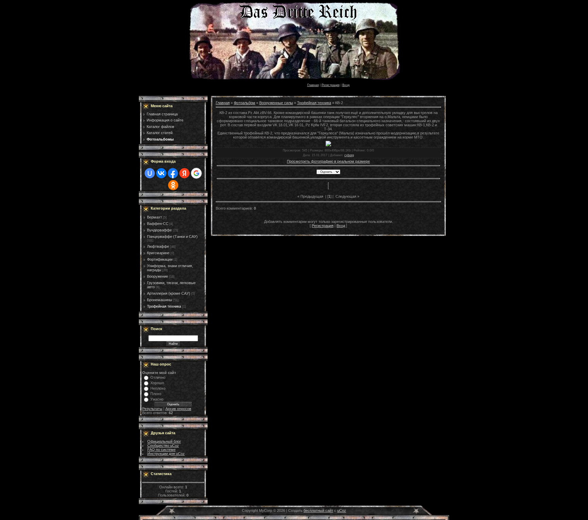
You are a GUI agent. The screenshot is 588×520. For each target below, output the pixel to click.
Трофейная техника (164, 306)
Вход (345, 85)
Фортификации (160, 259)
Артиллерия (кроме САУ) (168, 293)
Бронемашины (159, 300)
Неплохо (157, 388)
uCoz (341, 510)
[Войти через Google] (196, 173)
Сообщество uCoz (163, 445)
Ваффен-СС (157, 224)
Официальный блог (164, 441)
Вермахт (154, 217)
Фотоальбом (244, 103)
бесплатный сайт (318, 510)
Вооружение (157, 276)
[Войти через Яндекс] (184, 173)
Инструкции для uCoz (166, 454)
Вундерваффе (159, 230)
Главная (313, 85)
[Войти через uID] (150, 173)
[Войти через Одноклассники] (173, 185)
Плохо (155, 394)
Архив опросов (178, 409)
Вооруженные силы (276, 103)
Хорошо (157, 383)
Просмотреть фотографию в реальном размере (328, 161)
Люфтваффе (158, 246)
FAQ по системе (161, 450)
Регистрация (331, 85)
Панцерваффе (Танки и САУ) (172, 236)
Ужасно (156, 399)
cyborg (349, 155)
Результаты (152, 409)
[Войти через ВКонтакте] (161, 173)
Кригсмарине (158, 253)
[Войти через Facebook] (173, 173)
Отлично (157, 377)
